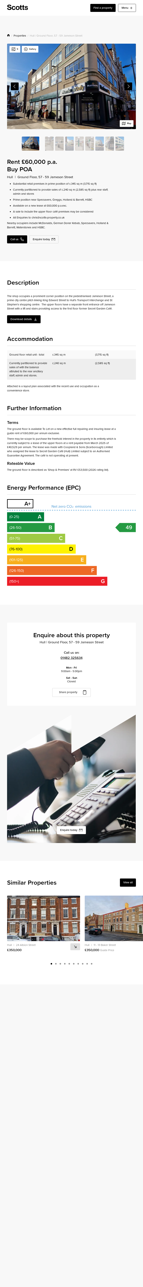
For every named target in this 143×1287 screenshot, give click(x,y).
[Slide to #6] (89, 144)
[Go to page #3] (60, 964)
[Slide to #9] (119, 144)
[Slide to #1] (30, 144)
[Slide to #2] (49, 144)
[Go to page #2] (56, 964)
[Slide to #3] (59, 144)
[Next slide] (128, 86)
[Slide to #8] (109, 144)
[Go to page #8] (82, 964)
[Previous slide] (15, 86)
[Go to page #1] (51, 964)
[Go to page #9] (87, 964)
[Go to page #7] (78, 964)
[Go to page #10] (91, 964)
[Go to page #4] (65, 964)
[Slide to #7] (99, 144)
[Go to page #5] (69, 964)
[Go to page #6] (74, 964)
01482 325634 (71, 657)
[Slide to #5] (79, 144)
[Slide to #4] (69, 144)
